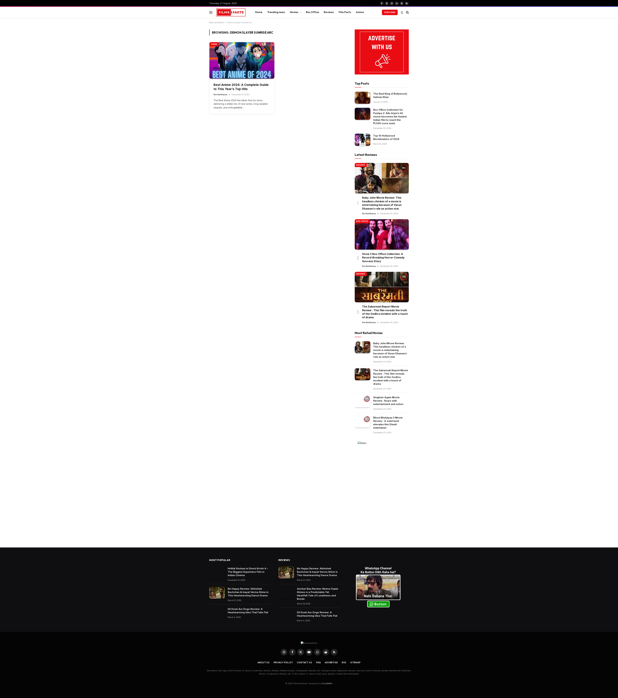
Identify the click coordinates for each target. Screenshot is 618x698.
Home (258, 12)
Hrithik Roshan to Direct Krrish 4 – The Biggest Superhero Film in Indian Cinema (248, 572)
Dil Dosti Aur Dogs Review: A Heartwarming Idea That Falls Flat (248, 610)
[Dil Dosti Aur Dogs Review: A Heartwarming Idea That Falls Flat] (217, 613)
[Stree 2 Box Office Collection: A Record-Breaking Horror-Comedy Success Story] (382, 234)
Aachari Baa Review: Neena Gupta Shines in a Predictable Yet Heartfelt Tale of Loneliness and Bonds (317, 593)
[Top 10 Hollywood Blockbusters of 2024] (362, 140)
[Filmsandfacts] (231, 12)
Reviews (329, 12)
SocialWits (327, 683)
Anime (360, 12)
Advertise (331, 662)
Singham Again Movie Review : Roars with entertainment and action (388, 401)
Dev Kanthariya (220, 94)
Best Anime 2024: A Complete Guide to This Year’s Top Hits (241, 87)
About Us (264, 662)
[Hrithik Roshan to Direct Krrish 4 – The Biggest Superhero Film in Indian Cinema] (217, 572)
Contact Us (304, 662)
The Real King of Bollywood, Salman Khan (390, 95)
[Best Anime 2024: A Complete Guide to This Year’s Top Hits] (241, 60)
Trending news (276, 12)
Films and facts (216, 22)
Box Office (312, 12)
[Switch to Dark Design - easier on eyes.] (402, 12)
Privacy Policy (283, 662)
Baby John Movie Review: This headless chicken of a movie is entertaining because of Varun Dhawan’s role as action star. (382, 203)
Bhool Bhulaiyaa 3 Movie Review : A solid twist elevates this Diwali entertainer (388, 422)
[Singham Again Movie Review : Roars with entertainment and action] (362, 401)
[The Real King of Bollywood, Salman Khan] (362, 98)
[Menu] (210, 12)
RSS (344, 662)
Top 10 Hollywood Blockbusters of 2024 (386, 137)
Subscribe (389, 12)
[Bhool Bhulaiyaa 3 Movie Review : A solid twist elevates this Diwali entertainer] (362, 422)
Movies (294, 12)
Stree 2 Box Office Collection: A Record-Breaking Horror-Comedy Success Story (383, 257)
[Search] (407, 12)
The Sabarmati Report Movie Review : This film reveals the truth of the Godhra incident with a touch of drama (385, 312)
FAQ (318, 662)
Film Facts (345, 12)
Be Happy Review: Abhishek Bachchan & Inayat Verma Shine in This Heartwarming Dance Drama (248, 592)
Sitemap (355, 662)
